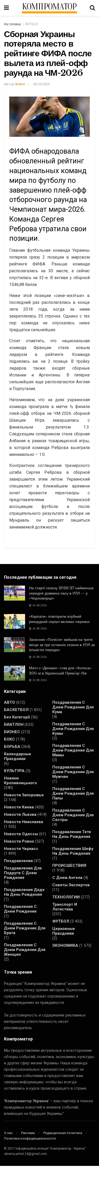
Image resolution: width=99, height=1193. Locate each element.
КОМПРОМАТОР (49, 6)
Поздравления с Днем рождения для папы (73, 793)
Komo (20, 84)
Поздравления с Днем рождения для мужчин (73, 772)
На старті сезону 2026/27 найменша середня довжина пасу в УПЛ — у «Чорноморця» (61, 593)
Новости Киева (19, 807)
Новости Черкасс (21, 848)
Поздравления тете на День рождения (71, 834)
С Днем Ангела (67, 877)
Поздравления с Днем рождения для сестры (73, 815)
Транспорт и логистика (64, 907)
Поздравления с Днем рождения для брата (24, 928)
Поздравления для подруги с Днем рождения (23, 873)
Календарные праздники (17, 756)
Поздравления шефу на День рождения (72, 851)
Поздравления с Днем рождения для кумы (73, 729)
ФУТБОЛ (31, 24)
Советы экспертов (71, 885)
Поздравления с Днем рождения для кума (73, 707)
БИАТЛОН (13, 724)
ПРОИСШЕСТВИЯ (69, 865)
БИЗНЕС (12, 731)
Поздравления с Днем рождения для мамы (73, 750)
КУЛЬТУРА (14, 770)
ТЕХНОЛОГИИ (66, 897)
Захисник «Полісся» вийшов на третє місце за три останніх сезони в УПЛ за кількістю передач (62, 644)
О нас (8, 1133)
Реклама (28, 1133)
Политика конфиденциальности (30, 1138)
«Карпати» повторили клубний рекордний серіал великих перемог (59, 619)
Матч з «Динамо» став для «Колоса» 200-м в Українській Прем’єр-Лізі (60, 671)
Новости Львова (20, 814)
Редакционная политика (62, 1133)
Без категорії (17, 717)
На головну (12, 24)
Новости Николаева (23, 821)
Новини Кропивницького (20, 780)
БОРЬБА (12, 746)
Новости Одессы (21, 834)
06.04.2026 (41, 84)
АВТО (9, 702)
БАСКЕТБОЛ (16, 709)
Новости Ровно (19, 841)
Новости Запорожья (24, 795)
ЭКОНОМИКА (65, 945)
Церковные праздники (63, 931)
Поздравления (18, 860)
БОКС (9, 739)
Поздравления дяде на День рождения (24, 892)
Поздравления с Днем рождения (20, 909)
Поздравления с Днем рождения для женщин (24, 950)
